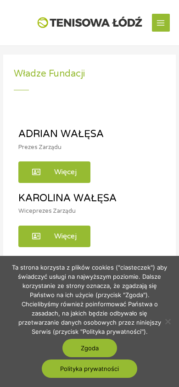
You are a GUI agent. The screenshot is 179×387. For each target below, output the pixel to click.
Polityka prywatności (89, 368)
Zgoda (90, 348)
